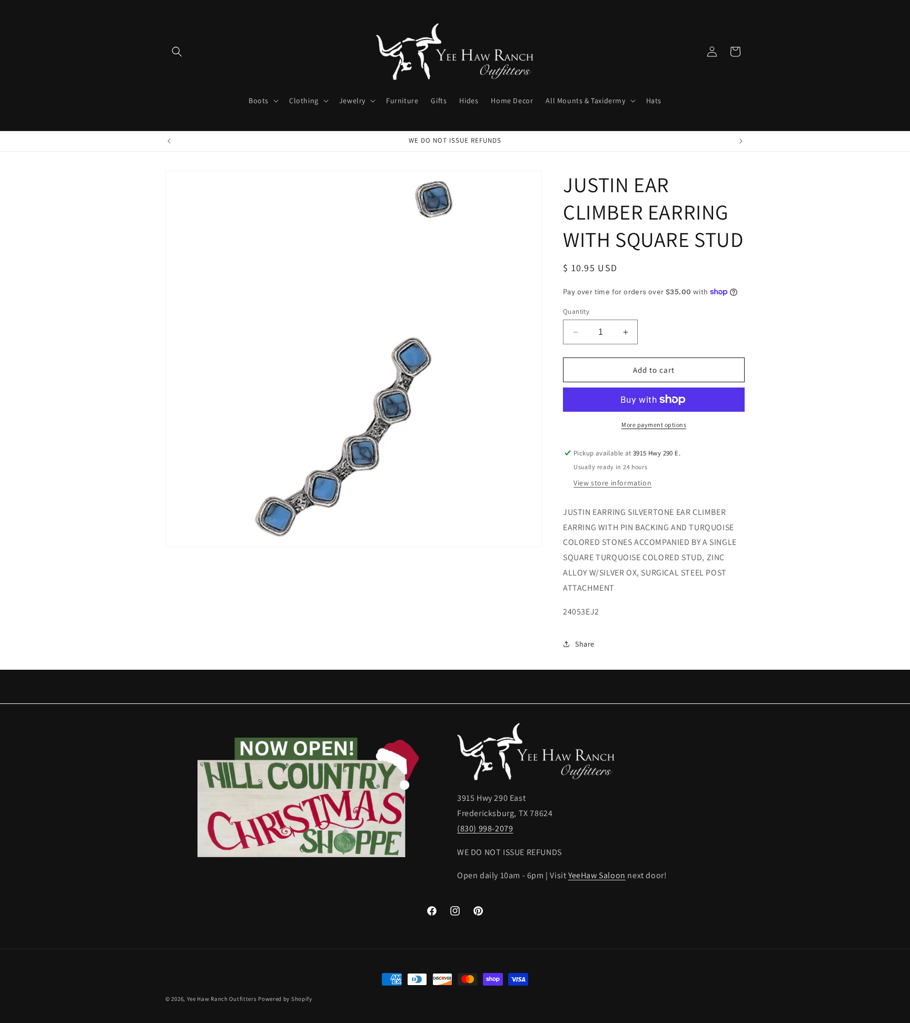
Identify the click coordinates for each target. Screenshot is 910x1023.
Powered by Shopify (285, 998)
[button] (177, 51)
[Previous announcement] (169, 141)
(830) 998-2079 (485, 827)
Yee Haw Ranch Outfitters (222, 998)
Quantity (576, 311)
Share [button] (585, 644)
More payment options (653, 425)
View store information (612, 483)
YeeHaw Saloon (597, 875)
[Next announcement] (741, 141)
